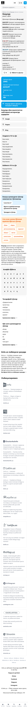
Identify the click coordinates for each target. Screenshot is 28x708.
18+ (24, 693)
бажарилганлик (7, 186)
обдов (13, 225)
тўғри (5, 225)
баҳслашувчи (6, 149)
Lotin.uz (10, 29)
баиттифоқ (5, 176)
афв (4, 339)
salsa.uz (11, 658)
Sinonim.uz (6, 24)
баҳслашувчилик (7, 146)
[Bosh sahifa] (7, 2)
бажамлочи (6, 181)
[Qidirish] (25, 7)
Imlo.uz (23, 261)
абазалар (5, 332)
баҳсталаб (5, 144)
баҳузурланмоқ (7, 169)
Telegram (14, 682)
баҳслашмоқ (6, 156)
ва (3, 337)
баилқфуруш (6, 174)
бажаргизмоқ (6, 183)
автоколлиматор (9, 229)
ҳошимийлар (18, 236)
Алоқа (14, 676)
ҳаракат (5, 315)
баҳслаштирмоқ (7, 154)
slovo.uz (22, 658)
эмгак (13, 233)
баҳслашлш (6, 161)
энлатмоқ (5, 312)
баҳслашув (5, 151)
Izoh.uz (12, 36)
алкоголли (7, 236)
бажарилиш (6, 188)
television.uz (5, 660)
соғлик (6, 240)
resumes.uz (23, 660)
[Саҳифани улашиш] (25, 2)
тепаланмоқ (6, 310)
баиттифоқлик (6, 178)
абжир (5, 329)
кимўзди (5, 307)
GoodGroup (12, 693)
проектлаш (6, 305)
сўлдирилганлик (7, 302)
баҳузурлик (5, 171)
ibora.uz (6, 658)
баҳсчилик (5, 139)
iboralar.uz (16, 660)
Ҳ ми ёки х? (7, 203)
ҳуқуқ (4, 334)
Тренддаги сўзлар (9, 212)
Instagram (14, 685)
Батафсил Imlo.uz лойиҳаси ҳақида (13, 372)
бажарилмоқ (6, 191)
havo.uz (14, 662)
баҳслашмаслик (7, 159)
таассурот (6, 342)
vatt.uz (11, 660)
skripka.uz (16, 658)
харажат (21, 229)
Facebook (14, 679)
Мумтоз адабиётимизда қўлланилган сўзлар (12, 207)
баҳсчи (4, 142)
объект (6, 233)
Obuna (5, 693)
